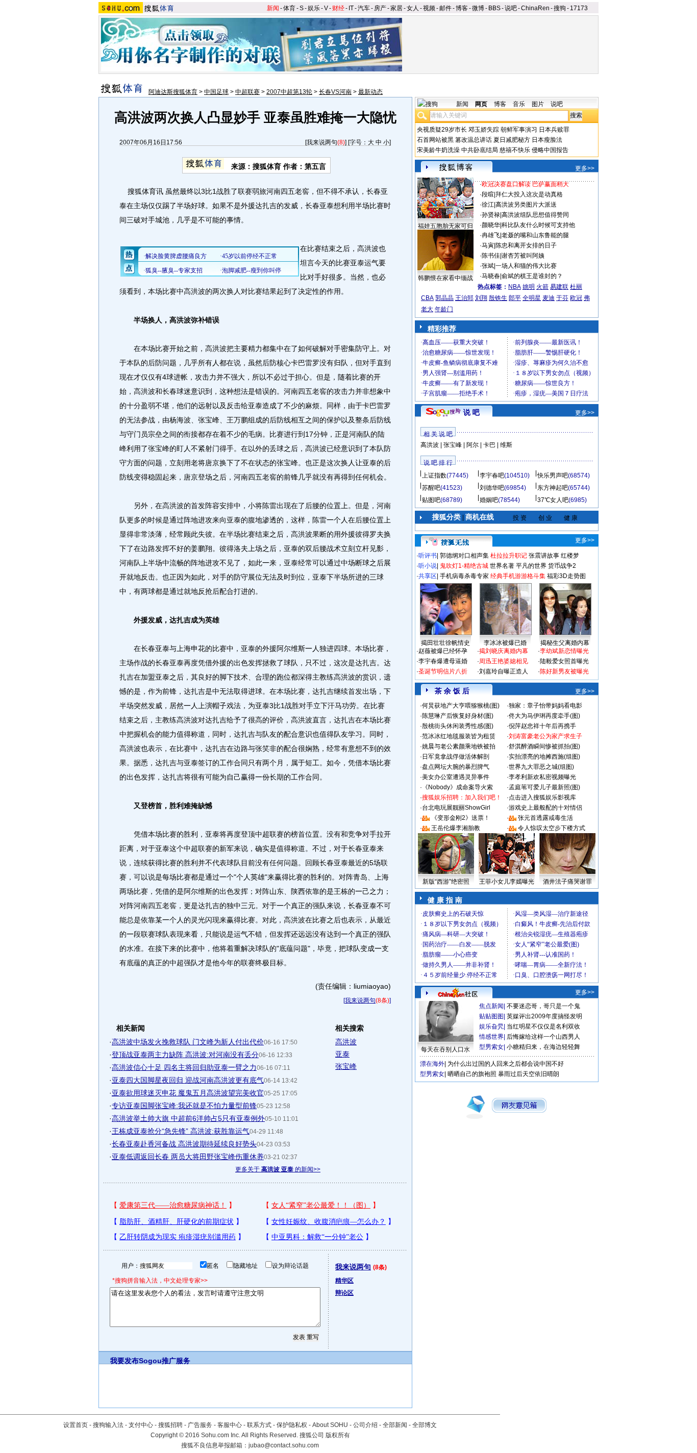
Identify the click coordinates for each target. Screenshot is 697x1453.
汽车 (364, 8)
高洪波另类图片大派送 (526, 204)
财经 (338, 8)
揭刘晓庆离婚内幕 (503, 651)
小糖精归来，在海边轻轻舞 (543, 1046)
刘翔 (481, 298)
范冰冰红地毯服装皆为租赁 (458, 736)
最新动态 (370, 91)
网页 (481, 104)
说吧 (511, 8)
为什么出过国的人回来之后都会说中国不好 (505, 1063)
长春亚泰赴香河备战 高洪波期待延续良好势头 (184, 1144)
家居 (396, 8)
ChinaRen (535, 8)
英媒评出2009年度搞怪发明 (544, 1016)
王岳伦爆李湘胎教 (455, 828)
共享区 (427, 576)
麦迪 (548, 298)
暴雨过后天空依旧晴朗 (528, 1074)
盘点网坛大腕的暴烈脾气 (455, 766)
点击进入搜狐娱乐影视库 (542, 797)
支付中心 (141, 1425)
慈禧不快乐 (515, 150)
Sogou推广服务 (164, 1361)
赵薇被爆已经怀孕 (442, 651)
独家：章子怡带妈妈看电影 (545, 705)
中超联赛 (247, 91)
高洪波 (346, 1042)
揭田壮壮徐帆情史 (445, 642)
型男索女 (491, 1046)
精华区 (344, 1280)
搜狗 (560, 8)
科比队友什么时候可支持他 (538, 225)
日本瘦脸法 (547, 139)
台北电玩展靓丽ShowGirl (456, 807)
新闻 (273, 8)
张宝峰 (346, 1066)
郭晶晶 (444, 298)
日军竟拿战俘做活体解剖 (455, 756)
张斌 (488, 265)
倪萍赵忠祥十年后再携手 (542, 726)
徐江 (488, 204)
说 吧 (471, 412)
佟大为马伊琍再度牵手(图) (544, 715)
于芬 (562, 298)
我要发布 (124, 1361)
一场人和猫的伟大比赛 (526, 265)
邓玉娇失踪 (483, 129)
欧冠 (576, 298)
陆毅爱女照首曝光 (564, 661)
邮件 (445, 8)
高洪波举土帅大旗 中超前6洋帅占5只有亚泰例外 (188, 1118)
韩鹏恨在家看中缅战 (445, 278)
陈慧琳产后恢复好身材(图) (457, 715)
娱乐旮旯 (491, 1026)
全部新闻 (395, 1425)
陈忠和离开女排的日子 (526, 245)
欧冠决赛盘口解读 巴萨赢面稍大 (525, 184)
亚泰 (342, 1054)
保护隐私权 (292, 1425)
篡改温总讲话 (473, 139)
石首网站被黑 (435, 139)
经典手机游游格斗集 (517, 576)
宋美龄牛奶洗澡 (438, 150)
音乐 (519, 104)
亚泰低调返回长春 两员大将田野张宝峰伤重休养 (188, 1157)
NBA (514, 286)
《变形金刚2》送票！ (460, 817)
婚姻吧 (489, 500)
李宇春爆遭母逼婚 (442, 661)
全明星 (531, 298)
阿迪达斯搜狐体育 (172, 91)
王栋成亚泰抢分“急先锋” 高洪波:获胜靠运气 (181, 1131)
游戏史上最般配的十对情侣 (545, 807)
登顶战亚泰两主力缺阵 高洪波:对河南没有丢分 (185, 1054)
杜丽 (576, 286)
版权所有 (338, 1435)
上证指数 (434, 475)
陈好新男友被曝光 (564, 671)
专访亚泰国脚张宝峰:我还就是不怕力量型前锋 (184, 1105)
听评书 (427, 555)
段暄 (488, 194)
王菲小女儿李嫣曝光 (506, 881)
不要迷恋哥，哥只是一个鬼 (543, 1006)
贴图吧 (431, 500)
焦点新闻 (491, 1006)
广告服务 (200, 1425)
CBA (427, 298)
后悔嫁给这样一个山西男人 (543, 1036)
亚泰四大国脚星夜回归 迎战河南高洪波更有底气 (188, 1080)
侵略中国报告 (550, 150)
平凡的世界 (531, 565)
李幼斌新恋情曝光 (564, 651)
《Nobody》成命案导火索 (457, 787)
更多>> (584, 168)
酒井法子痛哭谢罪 (567, 881)
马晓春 (491, 276)
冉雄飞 (491, 235)
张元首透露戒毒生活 (545, 817)
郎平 (515, 298)
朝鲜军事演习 (519, 129)
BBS (494, 8)
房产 (380, 8)
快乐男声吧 (552, 475)
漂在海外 (432, 1063)
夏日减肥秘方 (511, 139)
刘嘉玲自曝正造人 (503, 671)
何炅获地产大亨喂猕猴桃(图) (461, 705)
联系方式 (259, 1425)
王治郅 (464, 298)
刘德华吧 (492, 487)
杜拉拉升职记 (508, 555)
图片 (538, 104)
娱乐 (314, 8)
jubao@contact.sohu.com (283, 1445)
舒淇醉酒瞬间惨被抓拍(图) (544, 746)
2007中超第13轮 (289, 91)
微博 (478, 8)
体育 (289, 8)
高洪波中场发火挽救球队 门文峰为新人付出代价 (188, 1042)
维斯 (506, 444)
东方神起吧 (552, 487)
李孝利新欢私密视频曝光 (542, 777)
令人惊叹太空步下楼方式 (551, 828)
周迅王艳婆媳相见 (503, 661)
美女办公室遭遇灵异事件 (455, 777)
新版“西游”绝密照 (445, 881)
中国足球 (216, 91)
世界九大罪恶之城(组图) (541, 766)
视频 (429, 8)
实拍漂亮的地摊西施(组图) (544, 756)
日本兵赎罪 (554, 129)
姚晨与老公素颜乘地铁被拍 (458, 746)
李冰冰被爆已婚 (505, 642)
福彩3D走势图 (566, 576)
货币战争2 (562, 565)
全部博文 (424, 1425)
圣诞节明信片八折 (442, 671)
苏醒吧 (431, 487)
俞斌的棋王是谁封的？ (532, 276)
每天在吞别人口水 (445, 1049)
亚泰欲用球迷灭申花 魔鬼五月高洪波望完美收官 (188, 1093)
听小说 (427, 565)
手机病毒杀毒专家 (464, 576)
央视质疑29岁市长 (442, 129)
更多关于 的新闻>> (277, 1169)
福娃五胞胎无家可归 (445, 226)
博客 (462, 8)
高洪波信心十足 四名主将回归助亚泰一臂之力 (184, 1067)
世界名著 (502, 565)
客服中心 (229, 1425)
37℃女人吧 (552, 500)
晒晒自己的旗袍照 (471, 1074)
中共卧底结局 (479, 150)
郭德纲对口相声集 (464, 555)
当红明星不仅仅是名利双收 (543, 1026)
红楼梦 (570, 555)
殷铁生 (498, 298)
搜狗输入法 (108, 1425)
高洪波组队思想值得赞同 (535, 214)
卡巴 (489, 444)
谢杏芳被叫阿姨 (523, 255)
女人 (413, 8)
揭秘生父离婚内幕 (564, 642)
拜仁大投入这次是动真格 (529, 194)
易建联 (559, 286)
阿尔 (472, 444)
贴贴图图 (491, 1016)
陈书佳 (491, 255)
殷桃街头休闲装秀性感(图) (457, 726)
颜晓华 (491, 225)
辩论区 (344, 1292)
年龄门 (444, 309)
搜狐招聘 (170, 1425)
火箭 (542, 286)
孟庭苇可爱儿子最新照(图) (544, 787)
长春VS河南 (335, 91)
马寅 (488, 245)
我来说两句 (322, 142)
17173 (579, 8)
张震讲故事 (544, 555)
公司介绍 (365, 1425)
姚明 (528, 286)
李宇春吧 (492, 475)
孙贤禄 (491, 214)
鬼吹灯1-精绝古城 (464, 565)
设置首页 (75, 1425)
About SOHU (330, 1425)
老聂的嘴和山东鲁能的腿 (535, 235)
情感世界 (491, 1036)
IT (351, 8)
